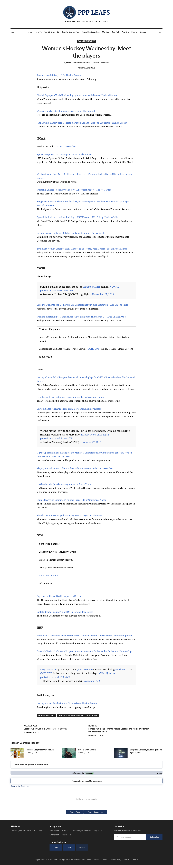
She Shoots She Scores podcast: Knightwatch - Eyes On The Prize (69, 515)
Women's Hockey (86, 41)
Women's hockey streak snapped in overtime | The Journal (66, 110)
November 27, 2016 (103, 294)
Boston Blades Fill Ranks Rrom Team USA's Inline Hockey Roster (69, 408)
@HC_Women (85, 669)
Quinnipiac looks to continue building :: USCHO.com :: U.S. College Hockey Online (78, 217)
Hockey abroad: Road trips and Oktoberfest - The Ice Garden (67, 703)
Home (29, 32)
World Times (37, 830)
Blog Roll (115, 32)
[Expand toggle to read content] (158, 764)
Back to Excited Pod (70, 32)
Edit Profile (54, 830)
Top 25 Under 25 (51, 32)
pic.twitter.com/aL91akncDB (56, 438)
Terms (104, 860)
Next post (93, 726)
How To (38, 32)
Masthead (66, 834)
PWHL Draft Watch (87, 749)
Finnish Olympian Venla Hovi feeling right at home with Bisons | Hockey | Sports (77, 95)
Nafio (67, 62)
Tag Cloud (98, 830)
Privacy (96, 860)
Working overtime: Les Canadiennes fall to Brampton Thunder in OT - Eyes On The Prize (81, 316)
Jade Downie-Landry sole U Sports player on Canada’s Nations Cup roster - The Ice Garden (82, 122)
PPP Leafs (94, 12)
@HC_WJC (46, 673)
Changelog (54, 834)
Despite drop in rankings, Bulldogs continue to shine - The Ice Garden (71, 232)
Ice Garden (70, 146)
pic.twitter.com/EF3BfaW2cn (56, 677)
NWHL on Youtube (48, 575)
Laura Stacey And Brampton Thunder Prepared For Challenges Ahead (71, 499)
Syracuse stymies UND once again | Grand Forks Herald (64, 154)
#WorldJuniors (107, 673)
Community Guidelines (81, 830)
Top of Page (75, 812)
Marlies (105, 32)
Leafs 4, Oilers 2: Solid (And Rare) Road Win (45, 728)
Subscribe (154, 837)
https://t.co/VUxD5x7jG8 (95, 434)
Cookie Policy (115, 860)
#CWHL (114, 286)
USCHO (59, 146)
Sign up (143, 32)
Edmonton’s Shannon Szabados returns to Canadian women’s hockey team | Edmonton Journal (84, 635)
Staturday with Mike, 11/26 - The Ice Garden (59, 75)
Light (56, 847)
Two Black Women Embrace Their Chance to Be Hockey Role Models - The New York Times (82, 248)
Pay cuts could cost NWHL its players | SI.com (59, 596)
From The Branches (91, 32)
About (65, 830)
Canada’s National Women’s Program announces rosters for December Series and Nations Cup (84, 651)
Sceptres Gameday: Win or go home (146, 749)
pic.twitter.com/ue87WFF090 (56, 290)
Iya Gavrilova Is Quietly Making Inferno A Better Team (64, 484)
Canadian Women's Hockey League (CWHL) (78, 715)
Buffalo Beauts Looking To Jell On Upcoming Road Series (65, 611)
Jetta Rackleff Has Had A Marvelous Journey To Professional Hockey (70, 396)
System (82, 847)
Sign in (134, 32)
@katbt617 (120, 669)
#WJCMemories (49, 669)
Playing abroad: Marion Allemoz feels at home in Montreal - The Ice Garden (75, 468)
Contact (135, 860)
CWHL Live (93, 348)
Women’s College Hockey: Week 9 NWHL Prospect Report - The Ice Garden (74, 189)
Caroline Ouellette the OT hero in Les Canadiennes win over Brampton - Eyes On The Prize (82, 304)
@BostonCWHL (91, 286)
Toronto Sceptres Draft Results (40, 749)
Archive (125, 32)
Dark (69, 847)
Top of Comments (95, 812)
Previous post (30, 726)
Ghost (88, 860)
